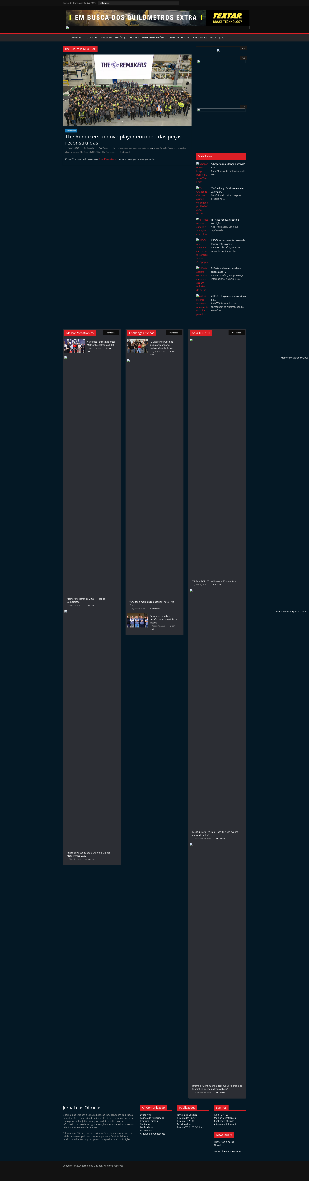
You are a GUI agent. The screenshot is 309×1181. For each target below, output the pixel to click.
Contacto (145, 1124)
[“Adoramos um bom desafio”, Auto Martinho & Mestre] (137, 614)
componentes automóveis (140, 147)
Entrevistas (105, 37)
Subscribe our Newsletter (228, 1151)
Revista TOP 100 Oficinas (190, 1127)
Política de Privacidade (152, 1117)
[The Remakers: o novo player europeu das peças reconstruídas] (127, 56)
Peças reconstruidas (177, 147)
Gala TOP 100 (221, 1114)
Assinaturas (146, 1130)
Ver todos (111, 332)
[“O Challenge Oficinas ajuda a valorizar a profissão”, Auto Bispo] (137, 340)
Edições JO (120, 37)
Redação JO (89, 147)
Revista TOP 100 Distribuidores (185, 1122)
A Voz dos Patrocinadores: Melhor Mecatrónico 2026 (101, 343)
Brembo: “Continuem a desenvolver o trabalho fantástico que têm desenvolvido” (217, 1087)
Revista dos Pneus (187, 1117)
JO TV (221, 37)
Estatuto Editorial (149, 1120)
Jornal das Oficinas (187, 1114)
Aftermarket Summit (225, 1124)
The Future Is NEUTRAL (90, 152)
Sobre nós (145, 1114)
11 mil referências (120, 147)
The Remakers (108, 152)
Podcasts (134, 37)
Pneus (213, 37)
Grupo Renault (160, 147)
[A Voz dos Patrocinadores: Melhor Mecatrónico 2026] (74, 340)
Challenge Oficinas (180, 37)
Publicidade (146, 1127)
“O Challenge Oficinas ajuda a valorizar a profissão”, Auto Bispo (161, 345)
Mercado (92, 37)
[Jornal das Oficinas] (66, 37)
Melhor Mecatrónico (154, 37)
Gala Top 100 (200, 37)
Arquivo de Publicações (152, 1133)
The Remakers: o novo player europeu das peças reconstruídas (123, 139)
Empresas (76, 37)
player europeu (72, 152)
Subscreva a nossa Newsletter (224, 1143)
